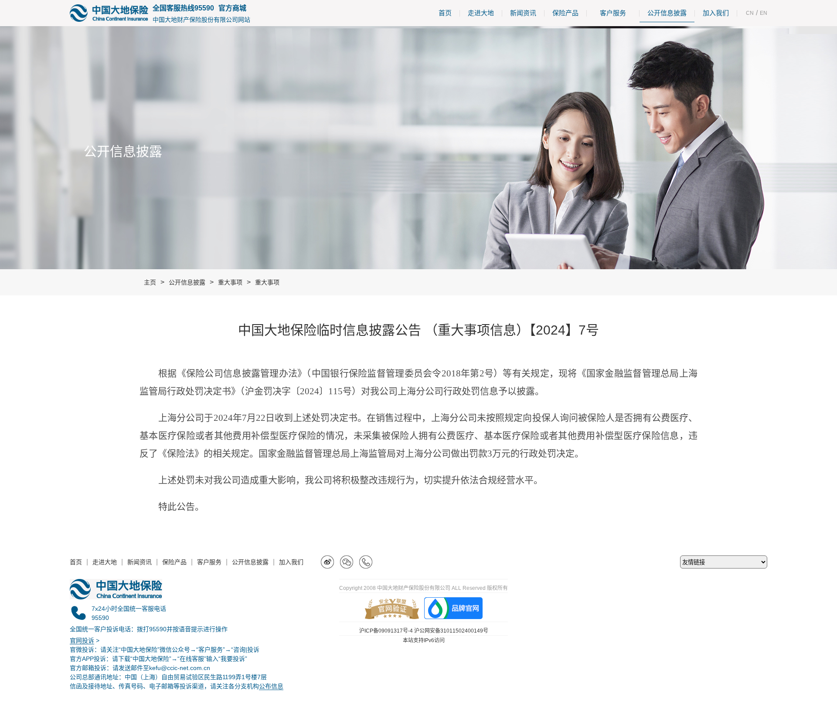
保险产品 (565, 13)
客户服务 (613, 13)
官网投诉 (82, 640)
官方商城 (232, 8)
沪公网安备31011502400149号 (451, 631)
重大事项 (230, 282)
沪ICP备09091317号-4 (386, 631)
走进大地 (481, 13)
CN (750, 13)
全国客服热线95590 (183, 8)
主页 (150, 282)
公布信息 (271, 686)
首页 (445, 13)
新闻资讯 (523, 13)
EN (763, 13)
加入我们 (716, 13)
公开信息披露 (667, 13)
